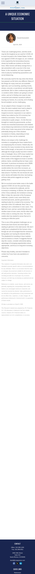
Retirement (17, 572)
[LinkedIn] (20, 563)
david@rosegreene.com (17, 560)
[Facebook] (14, 563)
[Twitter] (17, 563)
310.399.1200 (19, 547)
